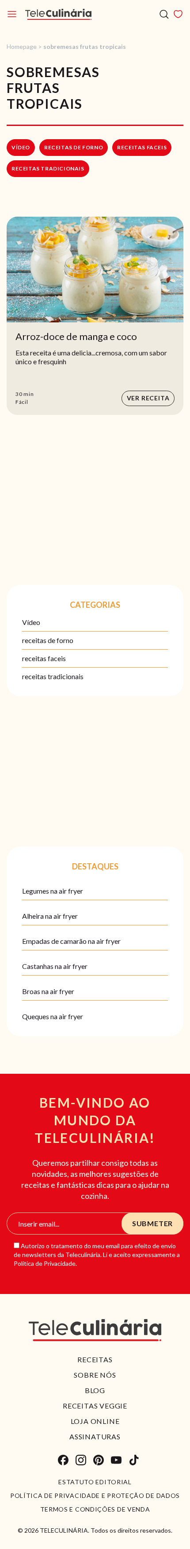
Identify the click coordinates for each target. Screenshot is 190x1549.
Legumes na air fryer (52, 891)
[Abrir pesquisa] (164, 14)
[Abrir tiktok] (134, 1460)
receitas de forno (73, 147)
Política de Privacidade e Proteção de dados (95, 1495)
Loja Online (95, 1421)
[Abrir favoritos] (178, 14)
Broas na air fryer (48, 991)
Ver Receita (148, 398)
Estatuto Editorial (95, 1482)
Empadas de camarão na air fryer (71, 941)
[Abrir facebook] (63, 1460)
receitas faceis (142, 147)
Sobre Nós (95, 1375)
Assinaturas (95, 1436)
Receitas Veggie (95, 1405)
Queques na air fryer (52, 1016)
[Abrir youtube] (116, 1460)
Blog (95, 1390)
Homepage (22, 46)
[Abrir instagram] (81, 1460)
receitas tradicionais (47, 168)
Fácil (21, 402)
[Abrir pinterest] (98, 1460)
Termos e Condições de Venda (95, 1509)
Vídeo (20, 147)
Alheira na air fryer (50, 916)
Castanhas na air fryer (54, 966)
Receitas (94, 1359)
